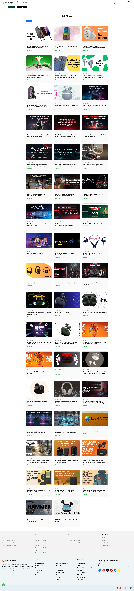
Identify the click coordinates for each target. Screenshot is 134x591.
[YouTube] (111, 570)
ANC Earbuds (104, 537)
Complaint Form (60, 575)
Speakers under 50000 (40, 550)
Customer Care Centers (62, 563)
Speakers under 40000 (40, 547)
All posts (29, 21)
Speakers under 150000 (40, 552)
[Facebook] (99, 570)
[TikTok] (107, 570)
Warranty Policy (60, 567)
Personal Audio (39, 565)
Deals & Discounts (39, 563)
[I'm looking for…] (18, 2)
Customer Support (117, 7)
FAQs (57, 579)
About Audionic (81, 563)
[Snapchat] (119, 570)
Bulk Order (58, 577)
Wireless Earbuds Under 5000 (9, 540)
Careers (79, 565)
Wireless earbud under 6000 (8, 542)
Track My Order (128, 7)
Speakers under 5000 (40, 537)
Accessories (38, 575)
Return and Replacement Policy (85, 567)
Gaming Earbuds (104, 542)
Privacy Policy (80, 575)
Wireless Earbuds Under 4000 (9, 537)
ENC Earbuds (104, 540)
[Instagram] (103, 570)
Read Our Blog (59, 570)
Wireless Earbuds (104, 547)
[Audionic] (8, 3)
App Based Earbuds (105, 545)
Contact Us (80, 579)
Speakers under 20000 (40, 542)
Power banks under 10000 (74, 540)
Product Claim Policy (61, 565)
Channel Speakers (39, 572)
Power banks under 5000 (73, 537)
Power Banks (38, 570)
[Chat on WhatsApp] (3, 586)
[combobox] (66, 2)
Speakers (37, 567)
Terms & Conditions (82, 572)
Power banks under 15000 (74, 542)
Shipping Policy (81, 570)
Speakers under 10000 (40, 540)
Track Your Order (60, 572)
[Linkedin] (115, 570)
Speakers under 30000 (40, 545)
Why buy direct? (81, 577)
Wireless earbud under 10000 (9, 545)
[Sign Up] (127, 565)
